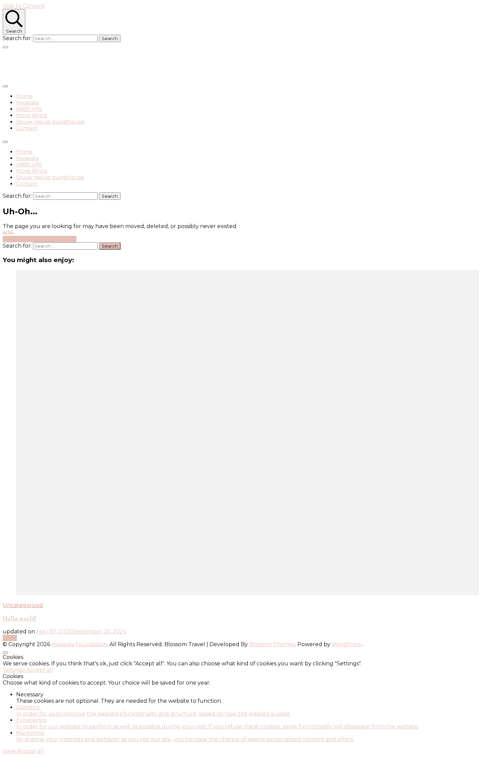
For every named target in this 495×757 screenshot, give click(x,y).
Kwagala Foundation (57, 65)
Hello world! (20, 618)
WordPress (346, 644)
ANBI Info (29, 109)
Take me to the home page (39, 239)
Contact (27, 128)
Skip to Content (24, 6)
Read (10, 638)
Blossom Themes (272, 644)
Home (24, 96)
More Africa (31, 115)
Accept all (39, 670)
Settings (14, 670)
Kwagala (27, 102)
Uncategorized (23, 605)
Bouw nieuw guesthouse (50, 122)
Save (10, 751)
